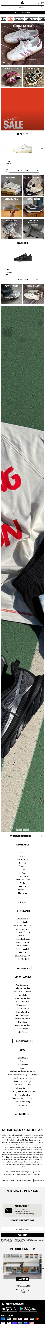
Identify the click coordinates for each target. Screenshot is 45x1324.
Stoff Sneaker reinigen (23, 1077)
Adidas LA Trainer (22, 938)
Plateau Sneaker (22, 1005)
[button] (7, 171)
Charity (22, 1061)
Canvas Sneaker (22, 1008)
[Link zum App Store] (9, 1309)
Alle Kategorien (22, 1041)
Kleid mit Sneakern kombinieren (22, 1071)
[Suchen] (41, 8)
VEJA (22, 882)
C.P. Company (23, 876)
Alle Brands (22, 902)
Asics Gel (22, 935)
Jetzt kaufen (23, 171)
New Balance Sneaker (22, 991)
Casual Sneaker (22, 1001)
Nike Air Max (22, 945)
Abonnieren (22, 1235)
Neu (3, 19)
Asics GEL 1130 (22, 959)
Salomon (22, 886)
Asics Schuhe (22, 1031)
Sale (10, 19)
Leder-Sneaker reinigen (22, 1081)
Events (22, 1067)
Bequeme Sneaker (22, 1094)
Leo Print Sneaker (22, 1025)
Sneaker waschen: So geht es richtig (22, 1074)
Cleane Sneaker (22, 1011)
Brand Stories (22, 1057)
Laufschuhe (22, 994)
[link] (22, 2)
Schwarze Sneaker (22, 988)
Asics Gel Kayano (22, 932)
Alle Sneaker (22, 968)
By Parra (22, 872)
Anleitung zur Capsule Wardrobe (22, 1091)
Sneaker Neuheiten (24, 1180)
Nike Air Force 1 (22, 942)
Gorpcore (22, 1104)
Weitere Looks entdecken (20, 836)
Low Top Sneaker (22, 998)
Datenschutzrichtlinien (13, 1240)
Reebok (22, 862)
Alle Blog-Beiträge (22, 1114)
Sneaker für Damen (22, 1018)
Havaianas (22, 893)
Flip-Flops (22, 1021)
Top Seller (19, 19)
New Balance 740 (22, 955)
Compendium (22, 1064)
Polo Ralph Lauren (22, 879)
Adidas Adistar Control (22, 925)
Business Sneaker (22, 1015)
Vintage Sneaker (22, 1088)
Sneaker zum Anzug (22, 1101)
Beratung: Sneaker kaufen (22, 1098)
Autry (22, 869)
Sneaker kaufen (8, 1180)
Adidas (22, 855)
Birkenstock (22, 889)
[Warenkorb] (42, 3)
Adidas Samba (31, 19)
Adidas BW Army (22, 928)
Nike (22, 852)
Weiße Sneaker (22, 984)
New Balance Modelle (23, 1084)
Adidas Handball (22, 948)
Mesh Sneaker (22, 1028)
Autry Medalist (22, 918)
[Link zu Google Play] (28, 1309)
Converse (22, 866)
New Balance (22, 859)
